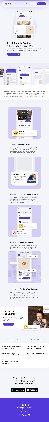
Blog (27, 3)
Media (23, 3)
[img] (18, 390)
